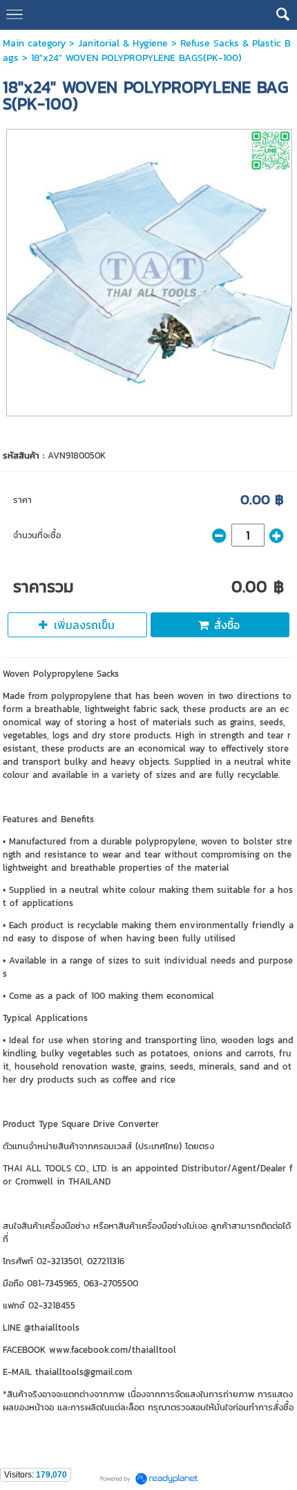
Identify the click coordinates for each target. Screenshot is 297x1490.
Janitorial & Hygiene (123, 43)
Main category (34, 43)
